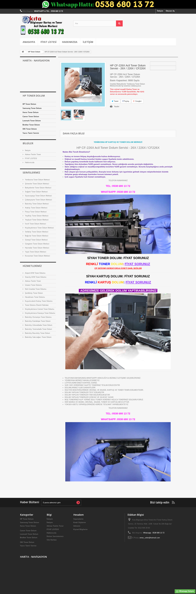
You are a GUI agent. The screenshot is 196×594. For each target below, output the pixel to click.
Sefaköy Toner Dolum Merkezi (36, 232)
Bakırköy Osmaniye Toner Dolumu (37, 317)
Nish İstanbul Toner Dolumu (35, 289)
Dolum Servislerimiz (55, 536)
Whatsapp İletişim (186, 591)
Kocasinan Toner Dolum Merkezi (37, 256)
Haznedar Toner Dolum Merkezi (36, 248)
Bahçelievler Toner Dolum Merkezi (37, 188)
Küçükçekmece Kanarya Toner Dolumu (39, 313)
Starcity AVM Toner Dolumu (35, 277)
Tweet (115, 101)
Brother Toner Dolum (31, 125)
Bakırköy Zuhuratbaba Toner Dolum (38, 325)
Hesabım (78, 514)
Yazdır (116, 106)
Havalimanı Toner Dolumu (34, 297)
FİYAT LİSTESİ (49, 42)
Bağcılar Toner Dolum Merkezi (36, 236)
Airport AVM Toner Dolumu (34, 273)
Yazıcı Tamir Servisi (31, 133)
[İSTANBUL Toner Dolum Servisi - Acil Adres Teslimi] (66, 115)
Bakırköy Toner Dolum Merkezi (36, 204)
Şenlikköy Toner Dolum (33, 293)
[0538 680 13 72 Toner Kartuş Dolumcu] (44, 25)
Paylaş (126, 101)
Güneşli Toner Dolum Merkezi (36, 240)
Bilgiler (28, 143)
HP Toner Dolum (29, 104)
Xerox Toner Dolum (31, 112)
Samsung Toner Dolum (32, 108)
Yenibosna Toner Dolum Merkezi (37, 180)
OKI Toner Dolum (30, 129)
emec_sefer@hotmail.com (150, 538)
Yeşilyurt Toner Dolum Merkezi (36, 220)
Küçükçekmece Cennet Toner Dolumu (39, 309)
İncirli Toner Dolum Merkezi (35, 224)
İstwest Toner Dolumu (33, 285)
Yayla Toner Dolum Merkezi (35, 252)
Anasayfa (29, 42)
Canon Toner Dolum (31, 117)
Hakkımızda (69, 42)
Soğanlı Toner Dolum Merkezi (36, 192)
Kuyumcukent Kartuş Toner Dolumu (38, 301)
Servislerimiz (31, 172)
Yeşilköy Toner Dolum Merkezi (36, 216)
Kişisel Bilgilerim (80, 529)
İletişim (160, 11)
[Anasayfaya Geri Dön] (22, 52)
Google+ (138, 101)
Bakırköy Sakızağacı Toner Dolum (37, 337)
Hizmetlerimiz (32, 265)
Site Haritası (52, 540)
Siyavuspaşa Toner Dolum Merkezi (38, 196)
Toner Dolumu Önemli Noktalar (36, 305)
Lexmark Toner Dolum (32, 121)
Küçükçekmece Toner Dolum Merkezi (39, 228)
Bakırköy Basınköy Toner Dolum (37, 333)
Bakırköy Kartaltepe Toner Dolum (37, 321)
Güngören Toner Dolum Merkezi (36, 244)
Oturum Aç (170, 11)
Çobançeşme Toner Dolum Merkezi (38, 200)
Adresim (76, 526)
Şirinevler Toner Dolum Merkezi (36, 184)
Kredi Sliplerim (79, 522)
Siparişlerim (78, 519)
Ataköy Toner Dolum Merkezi (35, 208)
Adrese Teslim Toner (32, 154)
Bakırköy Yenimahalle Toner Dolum (38, 329)
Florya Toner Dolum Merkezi (35, 212)
